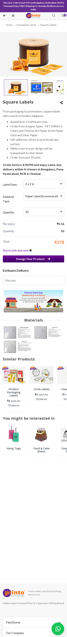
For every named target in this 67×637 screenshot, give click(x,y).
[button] (62, 15)
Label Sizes (10, 184)
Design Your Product (30, 259)
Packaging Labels (26, 24)
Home (9, 24)
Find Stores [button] (13, 622)
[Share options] (61, 103)
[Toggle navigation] (13, 15)
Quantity (8, 212)
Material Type (8, 199)
